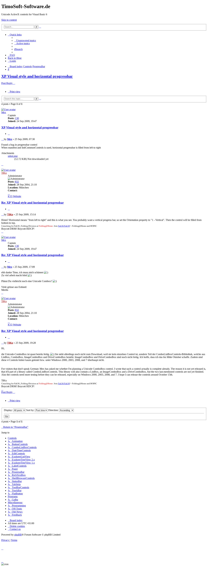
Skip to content (9, 19)
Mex (3, 112)
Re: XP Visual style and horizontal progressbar (32, 202)
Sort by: (30, 410)
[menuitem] (25, 40)
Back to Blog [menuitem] (14, 58)
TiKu (4, 173)
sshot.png (13, 156)
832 (17, 181)
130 (17, 118)
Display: (8, 410)
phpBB (18, 534)
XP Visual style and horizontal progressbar (37, 76)
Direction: (53, 410)
